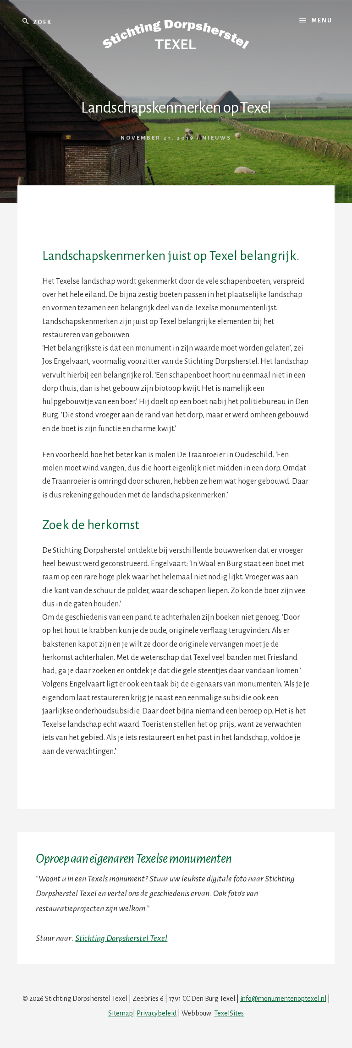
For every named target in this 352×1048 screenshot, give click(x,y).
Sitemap (120, 1013)
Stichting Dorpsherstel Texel (121, 938)
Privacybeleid (156, 1013)
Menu (322, 20)
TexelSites (229, 1013)
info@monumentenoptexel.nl (283, 998)
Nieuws (216, 138)
